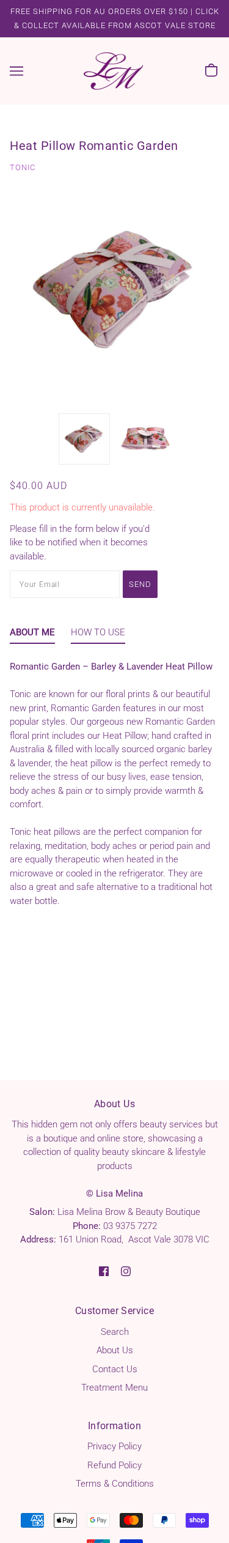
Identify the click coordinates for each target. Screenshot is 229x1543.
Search (115, 1331)
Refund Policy (114, 1465)
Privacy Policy (114, 1446)
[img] (104, 1271)
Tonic (22, 167)
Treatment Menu (114, 1387)
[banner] (114, 70)
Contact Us (114, 1369)
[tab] (32, 635)
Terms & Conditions (115, 1483)
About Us (114, 1350)
